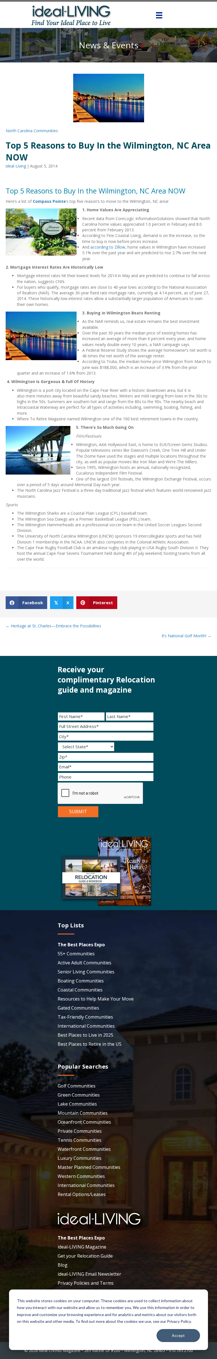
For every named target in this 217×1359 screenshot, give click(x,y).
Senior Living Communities (86, 972)
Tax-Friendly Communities (85, 1017)
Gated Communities (78, 1008)
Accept (178, 1335)
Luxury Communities (79, 1158)
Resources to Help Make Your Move (96, 999)
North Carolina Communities (32, 130)
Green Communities (79, 1095)
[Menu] (159, 15)
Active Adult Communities (84, 963)
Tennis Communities (79, 1140)
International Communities (86, 1026)
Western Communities (81, 1176)
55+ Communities (76, 954)
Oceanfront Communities (84, 1122)
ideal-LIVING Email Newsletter (89, 1274)
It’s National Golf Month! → (186, 635)
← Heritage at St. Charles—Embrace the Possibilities (53, 626)
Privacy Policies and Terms (86, 1283)
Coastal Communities (80, 990)
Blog (63, 1265)
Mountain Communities (83, 1113)
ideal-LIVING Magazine (82, 1247)
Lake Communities (77, 1104)
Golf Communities (77, 1086)
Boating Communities (81, 981)
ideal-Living (16, 166)
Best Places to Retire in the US (89, 1044)
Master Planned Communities (89, 1167)
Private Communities (80, 1131)
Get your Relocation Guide (85, 1256)
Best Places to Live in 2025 (85, 1035)
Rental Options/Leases (82, 1194)
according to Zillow (107, 247)
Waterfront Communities (84, 1149)
